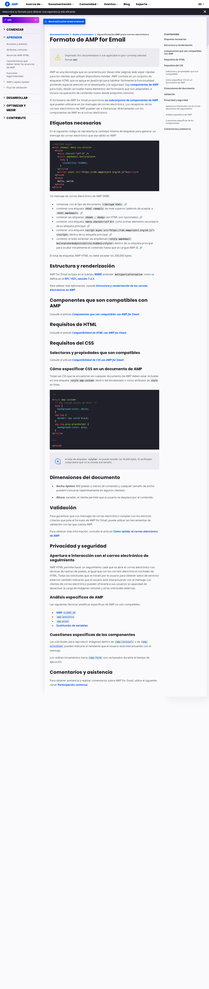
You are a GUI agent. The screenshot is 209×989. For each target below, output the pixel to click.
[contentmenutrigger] (183, 35)
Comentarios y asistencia (177, 129)
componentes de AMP (144, 84)
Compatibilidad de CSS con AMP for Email (98, 360)
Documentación (59, 4)
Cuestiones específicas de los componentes (180, 122)
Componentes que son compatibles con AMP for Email (105, 314)
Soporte (141, 4)
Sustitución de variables (72, 625)
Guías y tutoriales (83, 34)
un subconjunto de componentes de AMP (131, 100)
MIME (98, 274)
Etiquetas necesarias (175, 39)
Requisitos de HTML (174, 59)
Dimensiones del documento (179, 88)
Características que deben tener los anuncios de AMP (20, 64)
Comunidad (87, 4)
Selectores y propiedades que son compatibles (182, 72)
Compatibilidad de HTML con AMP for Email (99, 333)
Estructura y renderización (178, 45)
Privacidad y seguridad (176, 100)
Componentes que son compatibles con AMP (182, 52)
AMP (65, 612)
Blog (127, 4)
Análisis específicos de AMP (179, 114)
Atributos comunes (17, 49)
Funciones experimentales (15, 74)
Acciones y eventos (17, 43)
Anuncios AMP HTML (18, 55)
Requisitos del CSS (173, 65)
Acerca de (33, 4)
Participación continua (73, 685)
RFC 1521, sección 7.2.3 (79, 279)
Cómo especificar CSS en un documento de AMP (179, 81)
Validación (169, 94)
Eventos (110, 4)
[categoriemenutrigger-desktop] (64, 21)
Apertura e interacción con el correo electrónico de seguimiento (183, 107)
